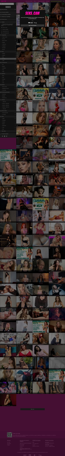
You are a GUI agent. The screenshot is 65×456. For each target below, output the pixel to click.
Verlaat (32, 20)
